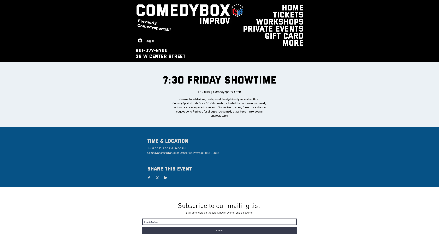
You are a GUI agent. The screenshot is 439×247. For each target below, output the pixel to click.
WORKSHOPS (295, 21)
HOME (295, 7)
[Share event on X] (157, 177)
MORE (295, 42)
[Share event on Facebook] (149, 177)
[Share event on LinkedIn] (165, 177)
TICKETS (295, 14)
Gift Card (295, 35)
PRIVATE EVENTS (295, 28)
